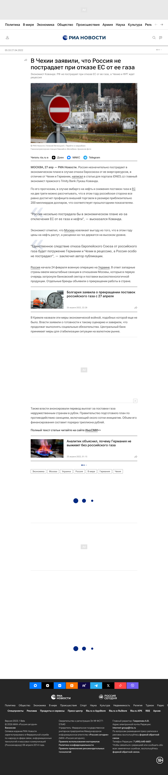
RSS (148, 710)
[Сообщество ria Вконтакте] (60, 685)
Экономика (38, 471)
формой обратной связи (126, 752)
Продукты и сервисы (52, 710)
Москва (69, 230)
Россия (35, 267)
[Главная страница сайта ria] (84, 38)
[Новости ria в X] (108, 685)
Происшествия (68, 705)
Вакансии (10, 727)
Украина (66, 471)
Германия (105, 471)
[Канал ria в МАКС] (35, 685)
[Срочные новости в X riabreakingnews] (120, 685)
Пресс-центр (75, 710)
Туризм (150, 705)
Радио (160, 705)
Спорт (83, 705)
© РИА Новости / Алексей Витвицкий (47, 146)
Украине (104, 267)
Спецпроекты (15, 710)
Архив (156, 710)
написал (77, 176)
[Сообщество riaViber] (132, 685)
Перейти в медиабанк (75, 146)
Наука (93, 705)
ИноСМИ (91, 430)
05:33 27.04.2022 (14, 50)
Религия (137, 705)
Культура (105, 705)
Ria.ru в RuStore (118, 710)
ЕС (134, 189)
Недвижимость (121, 705)
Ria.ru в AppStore (96, 710)
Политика (10, 705)
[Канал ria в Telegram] (96, 685)
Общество (24, 705)
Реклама (32, 710)
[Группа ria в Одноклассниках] (72, 685)
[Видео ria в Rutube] (84, 685)
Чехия (118, 471)
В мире (91, 471)
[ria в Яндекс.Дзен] (47, 685)
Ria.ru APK (136, 710)
